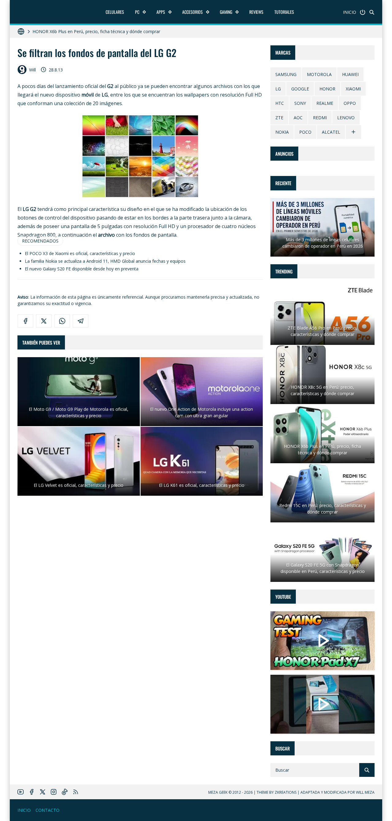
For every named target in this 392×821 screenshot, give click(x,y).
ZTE (279, 117)
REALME (324, 103)
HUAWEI (350, 74)
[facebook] (25, 321)
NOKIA (282, 132)
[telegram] (81, 321)
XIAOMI (353, 89)
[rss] (76, 792)
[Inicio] (362, 12)
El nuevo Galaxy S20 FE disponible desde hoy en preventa (81, 269)
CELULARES (115, 12)
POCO (305, 132)
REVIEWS (256, 12)
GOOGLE (300, 89)
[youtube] (20, 792)
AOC (298, 117)
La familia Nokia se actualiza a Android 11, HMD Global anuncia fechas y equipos (105, 261)
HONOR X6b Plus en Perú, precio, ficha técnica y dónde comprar (96, 31)
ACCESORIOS (192, 12)
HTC (279, 103)
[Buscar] (372, 12)
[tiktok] (65, 792)
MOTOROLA (319, 74)
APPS (160, 12)
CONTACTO (47, 810)
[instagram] (54, 792)
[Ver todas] (353, 132)
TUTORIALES (284, 12)
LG (278, 89)
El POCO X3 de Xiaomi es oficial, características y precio (80, 253)
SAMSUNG (285, 74)
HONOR (327, 89)
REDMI (320, 117)
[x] (44, 321)
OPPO (350, 103)
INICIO (349, 12)
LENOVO (346, 117)
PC (137, 12)
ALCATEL (331, 132)
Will (32, 70)
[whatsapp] (62, 321)
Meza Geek (218, 792)
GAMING (226, 12)
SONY (300, 103)
